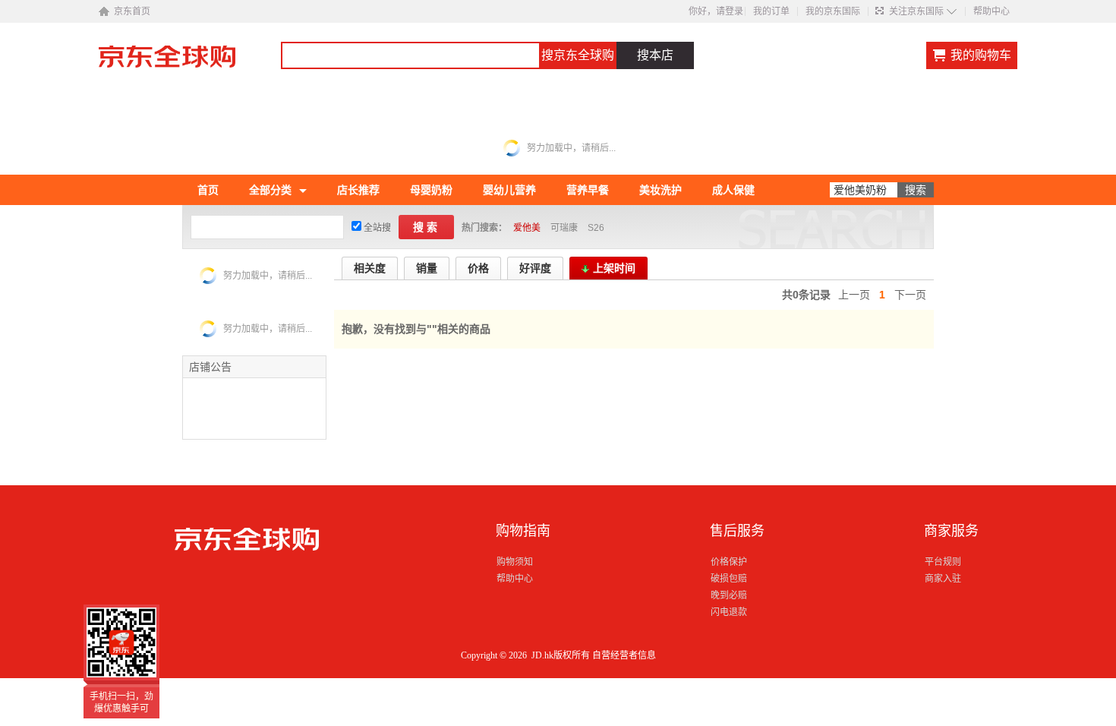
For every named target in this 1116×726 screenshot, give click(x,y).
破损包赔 (729, 578)
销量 (426, 268)
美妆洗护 (660, 190)
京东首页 (132, 11)
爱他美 (527, 228)
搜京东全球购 (577, 55)
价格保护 (729, 562)
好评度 (535, 268)
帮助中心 (991, 11)
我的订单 (771, 11)
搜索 (426, 227)
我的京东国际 (832, 11)
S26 (596, 228)
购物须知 (515, 562)
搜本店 (655, 55)
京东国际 (190, 64)
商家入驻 (943, 578)
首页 (208, 190)
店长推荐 (358, 190)
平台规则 (943, 562)
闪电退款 (729, 612)
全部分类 (270, 190)
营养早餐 (587, 190)
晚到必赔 (729, 595)
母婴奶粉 (431, 190)
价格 (478, 268)
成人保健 (733, 190)
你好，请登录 (716, 11)
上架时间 (614, 268)
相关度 (370, 268)
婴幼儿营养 (509, 190)
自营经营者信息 (624, 655)
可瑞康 (564, 228)
